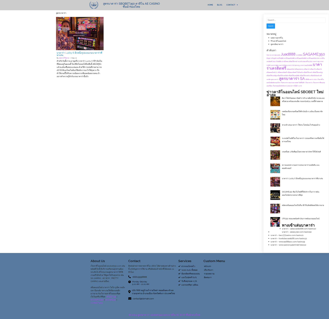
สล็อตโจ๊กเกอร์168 (282, 75)
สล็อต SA (319, 69)
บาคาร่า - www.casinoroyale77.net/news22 (288, 245)
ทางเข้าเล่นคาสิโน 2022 (305, 61)
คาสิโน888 (280, 58)
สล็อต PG (313, 69)
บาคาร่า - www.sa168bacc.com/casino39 (288, 242)
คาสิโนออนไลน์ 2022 (313, 58)
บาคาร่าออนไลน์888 (306, 65)
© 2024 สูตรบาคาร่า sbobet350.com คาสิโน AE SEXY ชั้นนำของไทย (164, 314)
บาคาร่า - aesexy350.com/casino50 (297, 232)
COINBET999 (97, 303)
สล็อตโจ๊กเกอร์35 (318, 72)
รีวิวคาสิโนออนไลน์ (278, 41)
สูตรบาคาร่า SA (292, 78)
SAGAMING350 (97, 300)
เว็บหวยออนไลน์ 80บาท (280, 86)
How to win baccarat (273, 55)
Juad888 (288, 54)
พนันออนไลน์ (290, 69)
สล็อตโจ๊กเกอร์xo (305, 75)
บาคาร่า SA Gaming (293, 65)
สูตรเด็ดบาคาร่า (277, 44)
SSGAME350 (110, 300)
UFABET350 (111, 297)
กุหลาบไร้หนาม (64, 58)
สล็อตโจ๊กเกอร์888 (293, 75)
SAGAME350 (314, 54)
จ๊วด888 (278, 61)
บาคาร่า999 (274, 65)
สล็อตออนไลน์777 (272, 72)
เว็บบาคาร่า (308, 82)
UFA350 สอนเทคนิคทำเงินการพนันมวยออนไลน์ (300, 219)
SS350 (268, 58)
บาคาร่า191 (316, 61)
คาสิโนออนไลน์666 (301, 58)
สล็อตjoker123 (299, 69)
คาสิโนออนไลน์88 (289, 58)
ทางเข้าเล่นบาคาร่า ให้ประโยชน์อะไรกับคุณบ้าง (301, 125)
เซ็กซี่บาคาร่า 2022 (311, 79)
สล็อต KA (307, 69)
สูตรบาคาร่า (274, 79)
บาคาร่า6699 (283, 65)
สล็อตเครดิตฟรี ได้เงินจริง (295, 72)
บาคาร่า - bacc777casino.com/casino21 (287, 235)
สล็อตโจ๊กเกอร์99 (272, 75)
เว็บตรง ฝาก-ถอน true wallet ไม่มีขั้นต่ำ (293, 82)
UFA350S (273, 58)
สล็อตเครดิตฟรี (282, 72)
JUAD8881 (299, 55)
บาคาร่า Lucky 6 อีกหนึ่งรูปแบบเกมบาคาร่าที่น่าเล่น (302, 178)
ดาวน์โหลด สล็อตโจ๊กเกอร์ (289, 61)
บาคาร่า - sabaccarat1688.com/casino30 (299, 229)
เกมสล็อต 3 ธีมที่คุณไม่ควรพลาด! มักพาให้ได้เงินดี (301, 152)
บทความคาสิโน (277, 38)
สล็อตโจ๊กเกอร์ (307, 72)
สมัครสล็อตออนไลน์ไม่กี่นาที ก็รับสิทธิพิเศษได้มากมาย (303, 205)
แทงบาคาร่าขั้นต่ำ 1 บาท (294, 86)
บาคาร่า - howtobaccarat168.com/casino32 (289, 238)
